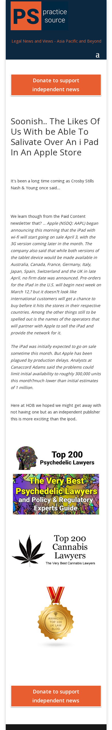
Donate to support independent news (55, 85)
